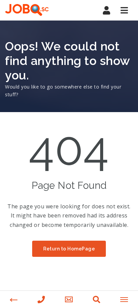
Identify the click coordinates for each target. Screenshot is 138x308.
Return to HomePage (69, 248)
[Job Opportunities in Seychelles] (27, 10)
